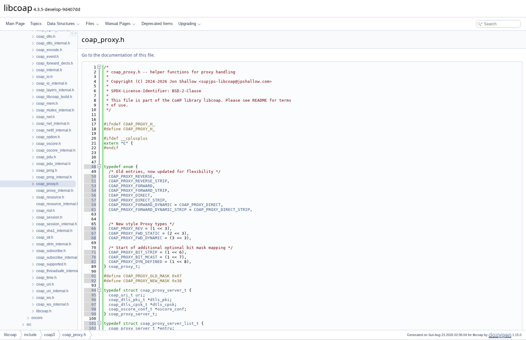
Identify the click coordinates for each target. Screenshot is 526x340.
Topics (36, 23)
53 (90, 186)
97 (90, 304)
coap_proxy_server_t (163, 290)
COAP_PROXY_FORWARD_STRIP (138, 190)
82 (90, 261)
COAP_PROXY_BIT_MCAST (133, 257)
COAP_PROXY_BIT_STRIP (133, 252)
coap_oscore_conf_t (131, 309)
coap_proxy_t (123, 266)
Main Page (15, 23)
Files (90, 23)
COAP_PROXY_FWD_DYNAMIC (135, 238)
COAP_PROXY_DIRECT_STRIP (137, 200)
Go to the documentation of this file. (118, 55)
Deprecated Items (157, 23)
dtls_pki (160, 299)
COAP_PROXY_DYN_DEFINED (135, 261)
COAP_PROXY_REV (126, 228)
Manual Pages (118, 23)
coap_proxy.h (74, 334)
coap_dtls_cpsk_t (128, 304)
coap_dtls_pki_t (127, 299)
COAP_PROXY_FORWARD (131, 186)
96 (90, 299)
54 (90, 190)
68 (90, 238)
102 (90, 328)
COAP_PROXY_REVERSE (131, 176)
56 (90, 195)
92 (90, 281)
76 (90, 257)
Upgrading (187, 23)
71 (90, 252)
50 (90, 176)
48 (90, 166)
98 (90, 309)
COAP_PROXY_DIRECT (129, 195)
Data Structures (61, 23)
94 (90, 290)
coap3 (49, 334)
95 (90, 295)
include (30, 334)
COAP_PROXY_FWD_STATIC (134, 233)
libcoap (10, 334)
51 (90, 181)
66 (90, 228)
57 (90, 200)
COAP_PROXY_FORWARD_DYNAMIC (140, 204)
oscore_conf (170, 309)
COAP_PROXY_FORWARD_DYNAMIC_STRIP (148, 209)
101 (90, 323)
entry (166, 328)
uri (139, 295)
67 (90, 233)
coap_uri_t (121, 295)
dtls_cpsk (163, 304)
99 (90, 314)
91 (90, 276)
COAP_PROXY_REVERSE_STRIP (138, 181)
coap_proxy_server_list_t (169, 323)
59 (90, 204)
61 (90, 209)
